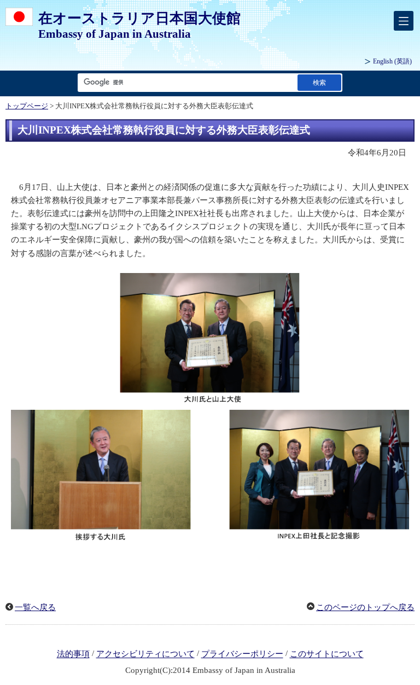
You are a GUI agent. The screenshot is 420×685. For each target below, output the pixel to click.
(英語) (392, 61)
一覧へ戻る (35, 607)
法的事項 (73, 654)
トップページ (26, 106)
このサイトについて (327, 654)
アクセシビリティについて (145, 654)
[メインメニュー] (403, 21)
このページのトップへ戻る (365, 607)
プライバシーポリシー (242, 654)
